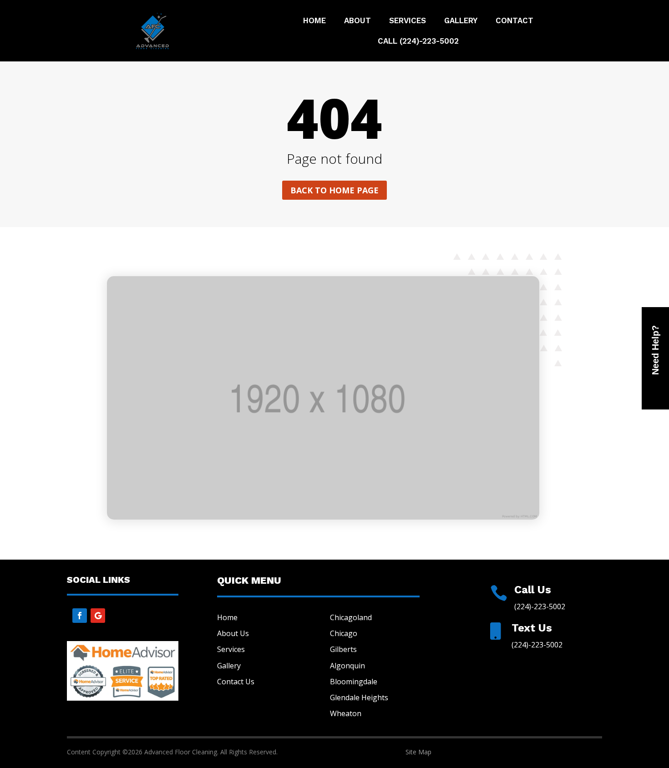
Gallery (460, 21)
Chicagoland (351, 617)
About (357, 21)
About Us (233, 633)
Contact (514, 21)
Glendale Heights (359, 697)
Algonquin (347, 666)
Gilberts (343, 649)
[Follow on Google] (98, 615)
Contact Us (235, 682)
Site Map (418, 752)
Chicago (343, 633)
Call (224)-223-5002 (418, 41)
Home (314, 21)
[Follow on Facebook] (79, 615)
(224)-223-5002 (539, 606)
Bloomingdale (353, 682)
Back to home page (334, 190)
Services (407, 21)
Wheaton (345, 713)
